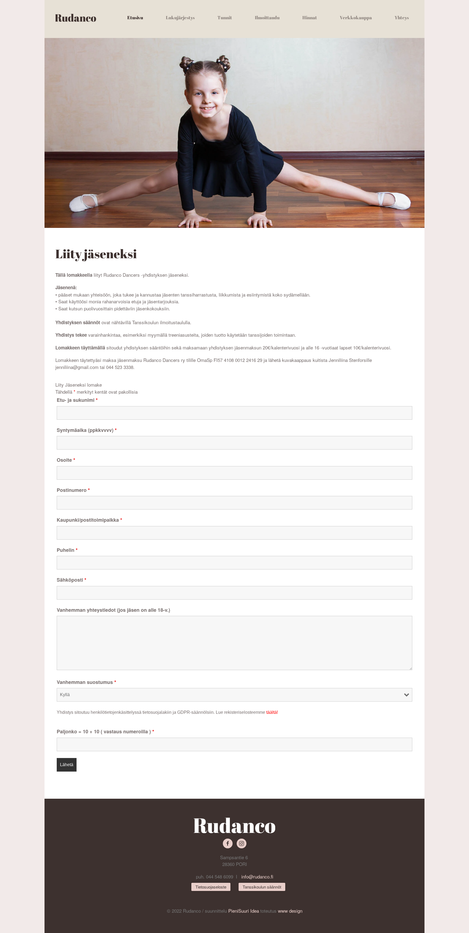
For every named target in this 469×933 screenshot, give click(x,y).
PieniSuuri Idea (244, 910)
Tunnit (224, 17)
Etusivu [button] (135, 17)
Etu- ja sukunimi (77, 399)
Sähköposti (71, 579)
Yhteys (402, 17)
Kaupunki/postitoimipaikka (89, 519)
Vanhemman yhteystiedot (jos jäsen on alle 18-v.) (113, 609)
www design (290, 910)
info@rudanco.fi (257, 876)
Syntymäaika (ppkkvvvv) (87, 430)
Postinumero (73, 489)
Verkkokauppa (356, 17)
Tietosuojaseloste (210, 887)
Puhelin (67, 549)
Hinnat (309, 17)
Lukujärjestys (180, 17)
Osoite (66, 459)
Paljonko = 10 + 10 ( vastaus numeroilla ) (105, 731)
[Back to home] (75, 17)
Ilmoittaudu (267, 17)
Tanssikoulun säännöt (262, 887)
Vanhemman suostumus (86, 682)
